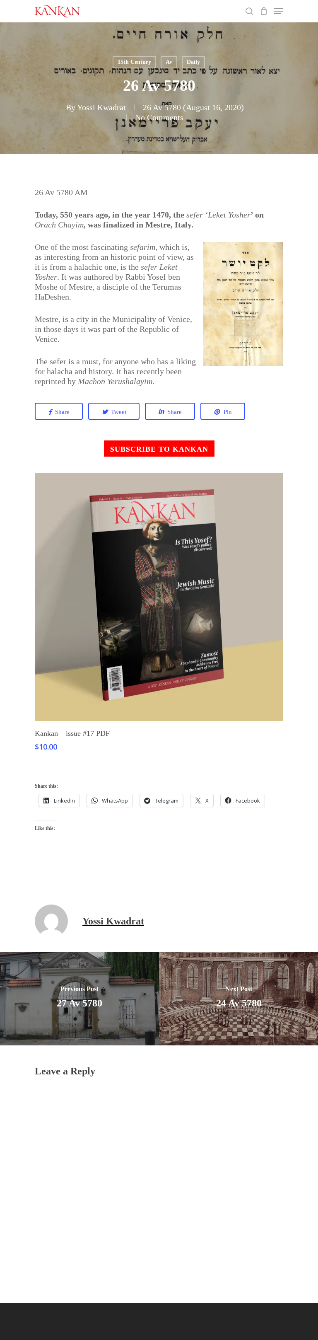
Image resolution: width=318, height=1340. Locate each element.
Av (169, 62)
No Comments (159, 117)
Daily (193, 62)
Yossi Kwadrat (101, 107)
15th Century (134, 62)
